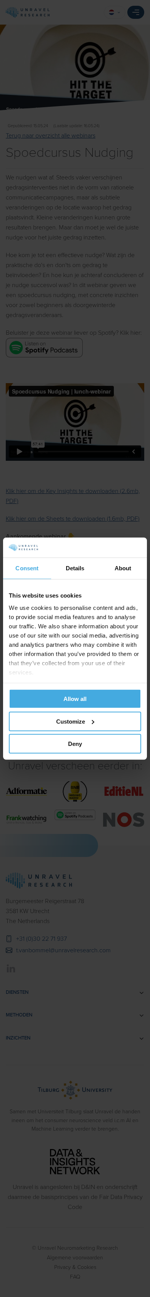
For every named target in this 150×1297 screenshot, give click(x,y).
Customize (70, 721)
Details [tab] (75, 568)
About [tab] (123, 568)
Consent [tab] (26, 568)
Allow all (75, 699)
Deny (75, 744)
